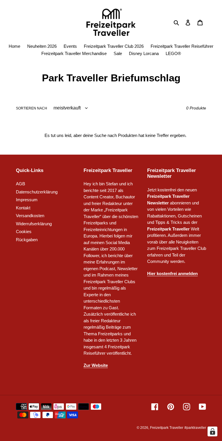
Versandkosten (30, 215)
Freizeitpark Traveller (166, 428)
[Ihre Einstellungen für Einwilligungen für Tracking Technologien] (212, 431)
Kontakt (23, 207)
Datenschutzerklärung (37, 191)
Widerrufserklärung (34, 223)
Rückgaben (27, 239)
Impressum (27, 199)
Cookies (24, 231)
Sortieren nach (31, 108)
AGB (20, 183)
